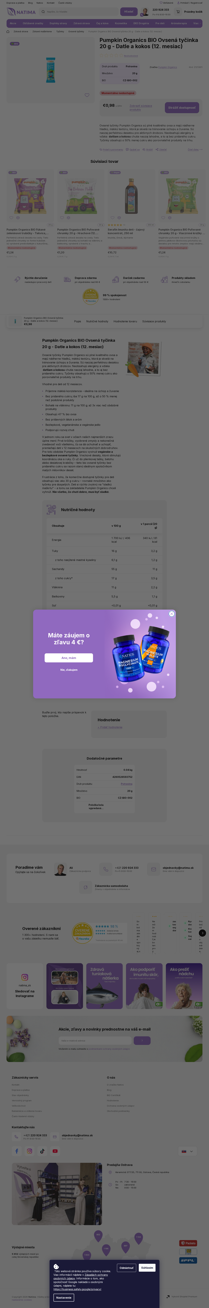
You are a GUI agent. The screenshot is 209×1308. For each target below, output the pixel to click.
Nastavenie (63, 1297)
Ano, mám (69, 658)
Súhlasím (147, 1267)
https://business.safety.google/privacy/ (77, 1289)
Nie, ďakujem (68, 669)
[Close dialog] (172, 614)
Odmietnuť (127, 1268)
